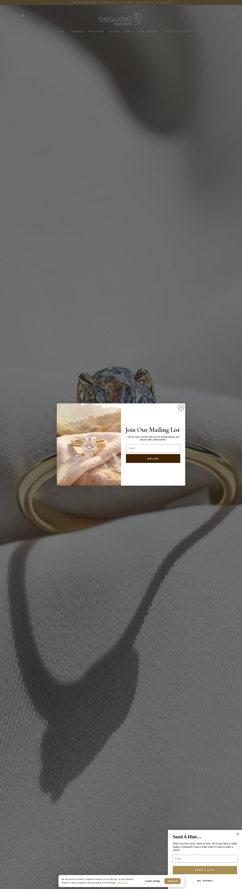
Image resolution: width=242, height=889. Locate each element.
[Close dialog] (181, 407)
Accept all (172, 881)
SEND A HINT (205, 870)
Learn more (121, 882)
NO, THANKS (205, 881)
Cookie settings (152, 881)
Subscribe (153, 458)
